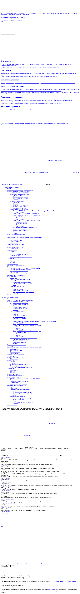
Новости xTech (14, 272)
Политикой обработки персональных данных (64, 581)
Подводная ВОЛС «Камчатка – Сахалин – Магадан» (27, 220)
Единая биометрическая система (15, 244)
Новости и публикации (19, 232)
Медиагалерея (20, 212)
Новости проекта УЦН (16, 240)
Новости (9, 188)
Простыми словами (21, 223)
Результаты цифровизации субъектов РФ (21, 257)
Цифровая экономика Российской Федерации (36, 172)
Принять (3, 592)
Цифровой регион (12, 250)
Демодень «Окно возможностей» (19, 273)
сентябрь (47, 448)
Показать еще (4, 513)
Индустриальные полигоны (20, 198)
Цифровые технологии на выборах (16, 234)
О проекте (16, 202)
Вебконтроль (13, 278)
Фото (14, 285)
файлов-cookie (51, 589)
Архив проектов (11, 276)
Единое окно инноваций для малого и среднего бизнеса (25, 268)
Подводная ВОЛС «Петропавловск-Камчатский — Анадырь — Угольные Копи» (34, 211)
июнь (30, 448)
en (2, 21)
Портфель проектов (15, 255)
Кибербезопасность (12, 294)
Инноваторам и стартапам (14, 266)
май (26, 448)
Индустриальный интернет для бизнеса (23, 292)
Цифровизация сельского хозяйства (16, 247)
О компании (6, 61)
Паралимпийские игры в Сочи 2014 (22, 283)
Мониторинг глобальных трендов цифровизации (20, 190)
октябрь (54, 448)
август (41, 448)
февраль (10, 448)
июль (36, 448)
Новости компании (6, 457)
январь (4, 448)
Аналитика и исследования (20, 197)
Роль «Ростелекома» (18, 289)
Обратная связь (14, 243)
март (16, 448)
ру (1, 21)
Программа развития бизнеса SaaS (16, 265)
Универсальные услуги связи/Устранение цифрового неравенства (24, 237)
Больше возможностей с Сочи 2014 (22, 282)
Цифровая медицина (12, 264)
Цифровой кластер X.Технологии (19, 271)
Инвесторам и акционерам (12, 97)
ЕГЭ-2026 (12, 262)
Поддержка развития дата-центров (19, 192)
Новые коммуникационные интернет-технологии (23, 227)
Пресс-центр (6, 70)
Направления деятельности (20, 290)
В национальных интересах (12, 86)
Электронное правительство (17, 201)
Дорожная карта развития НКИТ (22, 229)
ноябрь (60, 448)
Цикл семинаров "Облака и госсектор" (20, 279)
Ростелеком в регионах (10, 106)
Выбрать (3, 450)
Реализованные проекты (19, 208)
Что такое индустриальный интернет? (23, 287)
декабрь (66, 448)
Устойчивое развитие (10, 80)
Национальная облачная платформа (16, 275)
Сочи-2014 (13, 280)
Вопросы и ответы (15, 241)
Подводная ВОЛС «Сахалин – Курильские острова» (27, 215)
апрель (21, 448)
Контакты (15, 233)
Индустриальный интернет (17, 286)
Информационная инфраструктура (19, 209)
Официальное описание (22, 222)
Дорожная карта (17, 195)
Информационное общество (20, 205)
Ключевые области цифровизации (19, 254)
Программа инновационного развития (20, 269)
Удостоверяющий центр (19, 206)
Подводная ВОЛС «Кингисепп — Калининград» (26, 213)
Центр (13, 499)
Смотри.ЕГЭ (10, 258)
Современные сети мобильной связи (20, 194)
